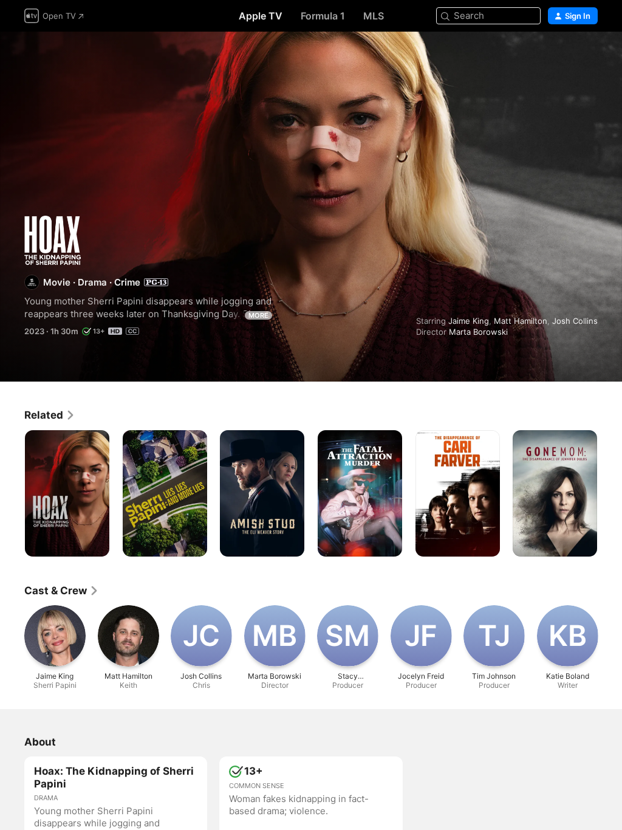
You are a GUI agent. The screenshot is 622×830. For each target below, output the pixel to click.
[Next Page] (609, 493)
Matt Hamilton (520, 321)
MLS (373, 16)
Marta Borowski (478, 332)
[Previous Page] (12, 493)
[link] (49, 415)
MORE (258, 315)
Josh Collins (575, 321)
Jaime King (468, 321)
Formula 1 (323, 16)
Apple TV (260, 16)
